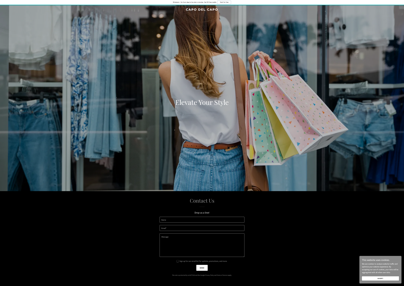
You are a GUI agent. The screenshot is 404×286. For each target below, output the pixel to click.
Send (202, 268)
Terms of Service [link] (222, 275)
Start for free (224, 2)
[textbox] (202, 220)
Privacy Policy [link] (209, 275)
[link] (202, 10)
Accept (380, 278)
